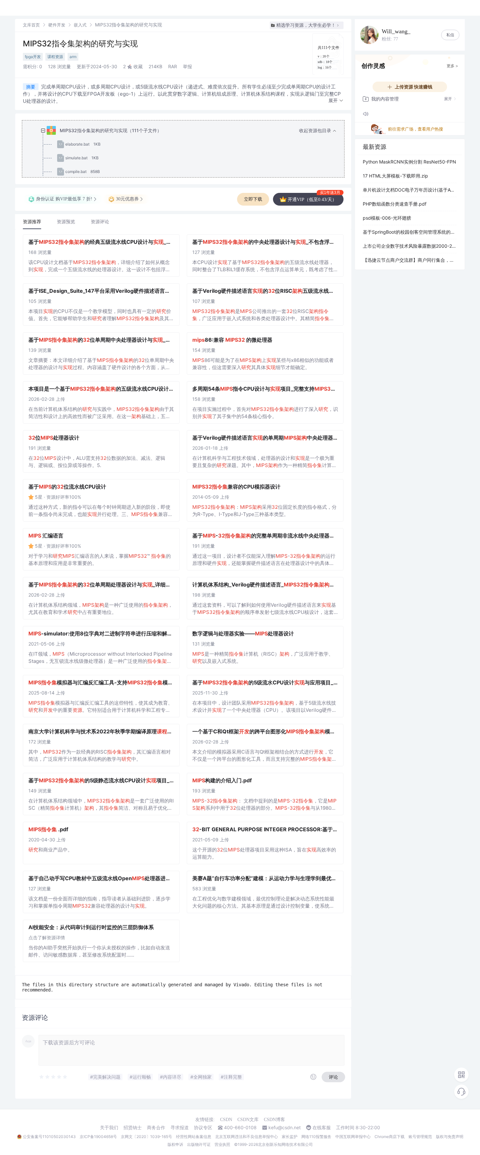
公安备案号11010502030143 (49, 1136)
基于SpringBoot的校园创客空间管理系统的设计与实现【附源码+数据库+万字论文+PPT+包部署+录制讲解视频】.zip (410, 232)
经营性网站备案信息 (193, 1136)
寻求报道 (179, 1127)
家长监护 (289, 1136)
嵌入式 (80, 24)
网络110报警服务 (316, 1136)
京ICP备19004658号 (98, 1136)
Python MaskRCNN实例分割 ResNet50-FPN (409, 161)
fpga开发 (33, 56)
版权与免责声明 (449, 1136)
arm (73, 56)
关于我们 (109, 1127)
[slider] (54, 1077)
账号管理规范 (420, 1136)
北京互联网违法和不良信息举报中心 (246, 1136)
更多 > (452, 65)
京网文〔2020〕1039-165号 (146, 1136)
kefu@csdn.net (284, 1127)
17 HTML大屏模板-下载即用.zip (395, 176)
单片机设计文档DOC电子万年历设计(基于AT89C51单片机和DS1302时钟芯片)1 (410, 190)
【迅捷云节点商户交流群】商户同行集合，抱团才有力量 (410, 260)
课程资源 (55, 56)
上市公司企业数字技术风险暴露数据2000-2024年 (410, 246)
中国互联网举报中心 (353, 1136)
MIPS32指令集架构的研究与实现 (80, 43)
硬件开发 (56, 24)
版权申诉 (175, 1144)
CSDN (226, 1119)
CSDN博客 (274, 1119)
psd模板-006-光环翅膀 (387, 218)
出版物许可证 (199, 1144)
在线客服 (321, 1127)
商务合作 (156, 1127)
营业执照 (222, 1144)
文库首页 (31, 24)
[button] (336, 101)
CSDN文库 (248, 1119)
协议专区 (203, 1127)
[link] (31, 24)
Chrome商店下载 (390, 1136)
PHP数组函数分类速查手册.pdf (394, 204)
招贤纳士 (132, 1127)
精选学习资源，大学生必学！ (306, 25)
